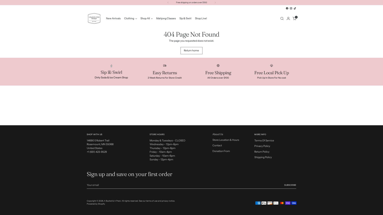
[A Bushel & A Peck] (94, 18)
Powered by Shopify (96, 204)
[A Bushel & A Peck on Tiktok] (295, 8)
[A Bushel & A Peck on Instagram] (291, 8)
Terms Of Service (264, 140)
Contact (217, 145)
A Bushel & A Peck (112, 201)
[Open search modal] (282, 19)
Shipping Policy (263, 157)
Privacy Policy (262, 146)
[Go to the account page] (288, 19)
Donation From (221, 151)
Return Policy (261, 151)
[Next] (215, 2)
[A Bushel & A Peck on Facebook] (287, 8)
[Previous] (168, 2)
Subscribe (290, 185)
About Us (217, 134)
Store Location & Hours (225, 139)
